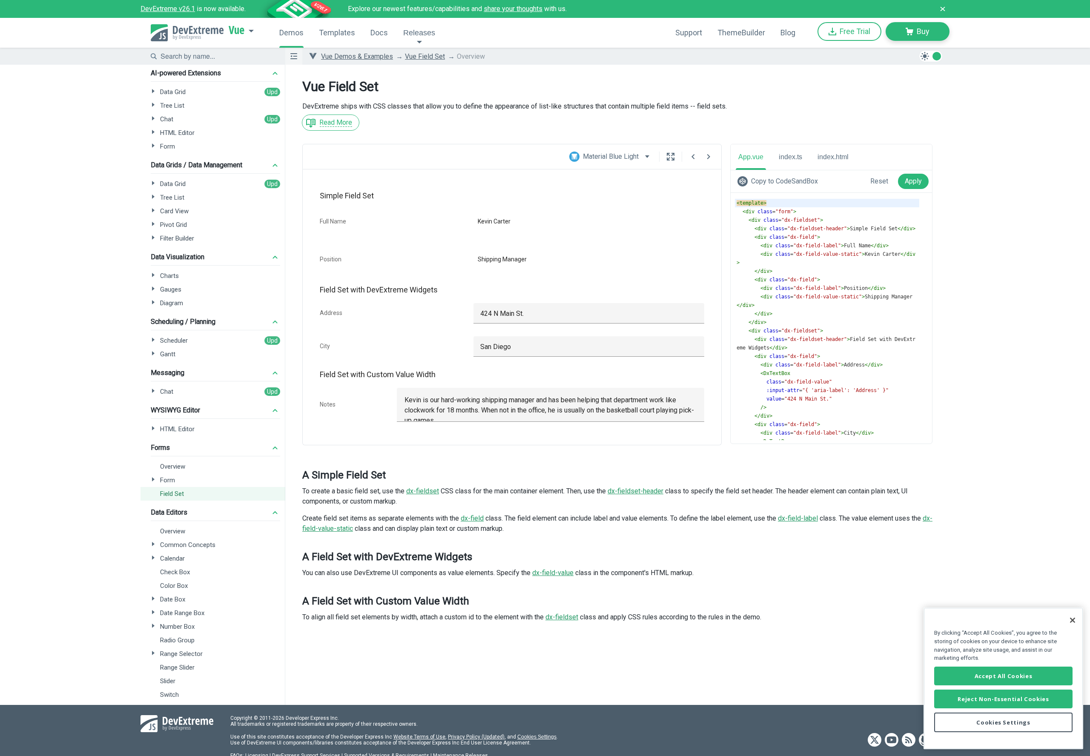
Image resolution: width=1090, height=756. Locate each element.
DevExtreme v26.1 (168, 9)
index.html (833, 156)
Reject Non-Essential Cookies (1003, 699)
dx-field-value (553, 573)
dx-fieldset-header (635, 491)
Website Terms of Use (419, 737)
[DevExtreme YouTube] (891, 740)
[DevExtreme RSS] (908, 740)
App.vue (750, 156)
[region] (1003, 678)
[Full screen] (670, 156)
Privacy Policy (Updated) (476, 737)
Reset (879, 181)
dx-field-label (798, 518)
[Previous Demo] (693, 156)
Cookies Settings (536, 737)
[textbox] (218, 56)
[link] (779, 181)
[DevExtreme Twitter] (874, 740)
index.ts (790, 156)
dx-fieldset (422, 491)
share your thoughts (513, 9)
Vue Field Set (425, 56)
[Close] (1072, 620)
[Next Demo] (708, 156)
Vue (236, 30)
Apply (913, 181)
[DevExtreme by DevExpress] (187, 32)
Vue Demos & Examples (357, 56)
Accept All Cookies (1004, 676)
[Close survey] (942, 9)
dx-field (472, 518)
